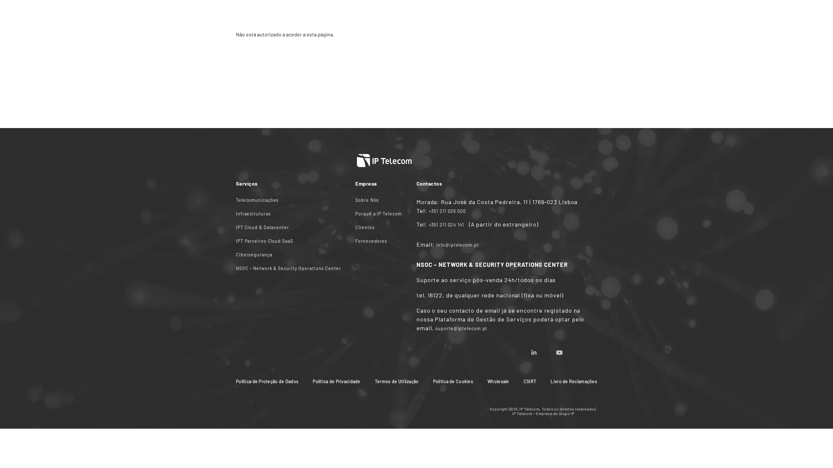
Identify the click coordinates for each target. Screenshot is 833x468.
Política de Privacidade (336, 381)
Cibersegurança (254, 254)
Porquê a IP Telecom (378, 213)
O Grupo (487, 12)
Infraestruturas (253, 213)
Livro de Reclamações (574, 381)
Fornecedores (371, 241)
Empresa (375, 12)
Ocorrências (573, 12)
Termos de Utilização (397, 381)
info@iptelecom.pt (457, 245)
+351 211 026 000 (447, 211)
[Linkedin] (541, 350)
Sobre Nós (367, 200)
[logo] (260, 12)
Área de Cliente (527, 12)
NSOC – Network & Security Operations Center (288, 268)
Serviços (342, 12)
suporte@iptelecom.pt (461, 328)
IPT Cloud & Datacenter (262, 227)
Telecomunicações (257, 200)
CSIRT (530, 381)
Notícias (408, 12)
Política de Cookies (453, 381)
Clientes (365, 227)
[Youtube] (567, 350)
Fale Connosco (448, 12)
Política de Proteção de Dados (267, 381)
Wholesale (498, 381)
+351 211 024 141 (446, 225)
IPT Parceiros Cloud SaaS (264, 241)
